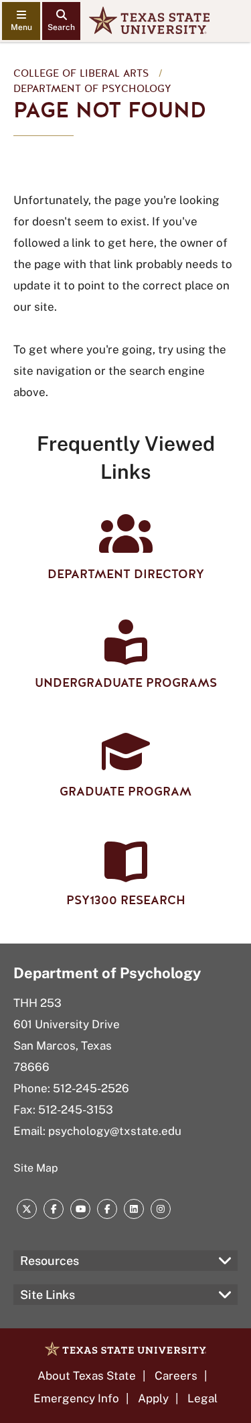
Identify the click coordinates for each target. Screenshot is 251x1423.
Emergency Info (76, 1398)
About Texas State (86, 1375)
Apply (153, 1398)
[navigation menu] (21, 21)
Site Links (47, 1295)
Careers (176, 1375)
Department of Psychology (92, 88)
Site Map (35, 1168)
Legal (202, 1398)
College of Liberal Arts (81, 73)
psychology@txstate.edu (114, 1131)
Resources (49, 1261)
